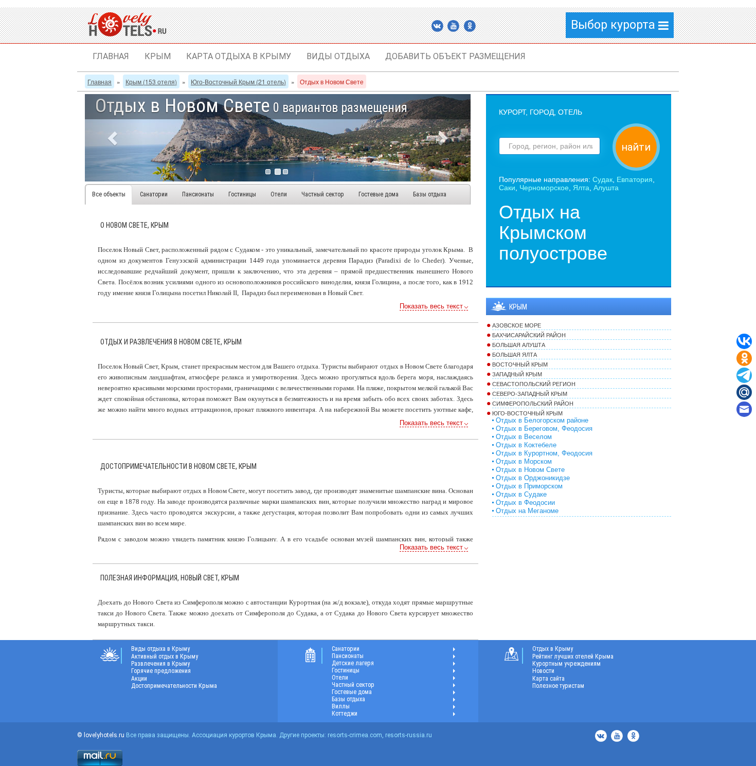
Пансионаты (198, 194)
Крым (158, 56)
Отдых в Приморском (529, 486)
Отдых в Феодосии (525, 502)
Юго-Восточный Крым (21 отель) (238, 81)
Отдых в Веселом (524, 437)
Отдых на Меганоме (527, 511)
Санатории (154, 194)
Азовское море (516, 325)
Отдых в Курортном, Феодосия (544, 453)
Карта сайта (548, 678)
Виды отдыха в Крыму (160, 648)
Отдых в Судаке (521, 494)
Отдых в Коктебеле (526, 445)
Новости (543, 670)
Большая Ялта (514, 355)
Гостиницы (242, 194)
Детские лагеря (353, 663)
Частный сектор (322, 194)
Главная (111, 56)
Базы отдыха (429, 194)
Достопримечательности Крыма (174, 685)
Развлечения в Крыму (160, 663)
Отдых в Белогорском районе (542, 420)
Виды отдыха (338, 56)
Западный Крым (517, 374)
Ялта (581, 188)
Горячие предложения (161, 670)
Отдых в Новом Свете (530, 469)
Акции (139, 678)
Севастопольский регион (533, 384)
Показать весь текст (431, 306)
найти (636, 147)
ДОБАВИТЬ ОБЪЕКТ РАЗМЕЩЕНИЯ (455, 56)
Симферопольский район (532, 403)
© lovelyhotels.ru (100, 735)
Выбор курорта (614, 25)
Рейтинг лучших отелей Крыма (573, 656)
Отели (279, 194)
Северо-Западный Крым (529, 394)
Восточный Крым (520, 364)
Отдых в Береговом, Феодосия (544, 428)
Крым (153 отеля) (151, 81)
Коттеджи (344, 713)
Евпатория (635, 179)
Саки (507, 188)
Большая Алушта (518, 345)
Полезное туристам (558, 685)
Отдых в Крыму (552, 648)
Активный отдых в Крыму (164, 656)
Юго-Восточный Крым (527, 413)
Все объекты (108, 194)
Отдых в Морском (524, 461)
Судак (602, 179)
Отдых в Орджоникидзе (533, 478)
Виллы (341, 706)
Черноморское (544, 188)
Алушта (606, 188)
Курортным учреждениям (566, 663)
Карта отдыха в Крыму (238, 56)
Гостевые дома (378, 194)
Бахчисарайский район (529, 335)
